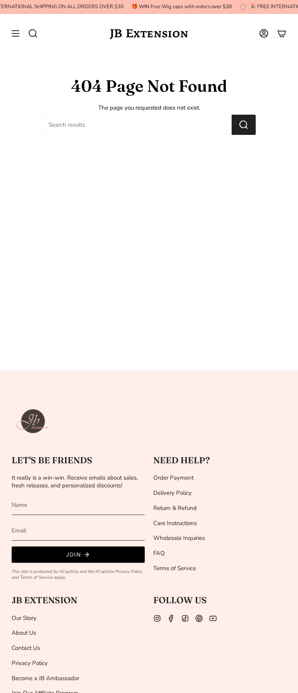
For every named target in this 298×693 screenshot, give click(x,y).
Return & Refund (175, 508)
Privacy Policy (128, 571)
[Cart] (282, 33)
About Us (24, 633)
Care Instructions (175, 523)
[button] (33, 33)
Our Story (24, 618)
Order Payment (173, 478)
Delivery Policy (172, 493)
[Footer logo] (33, 421)
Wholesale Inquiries (179, 538)
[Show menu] (15, 33)
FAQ (159, 553)
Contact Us (26, 648)
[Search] (244, 125)
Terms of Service (36, 577)
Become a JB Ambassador (45, 678)
